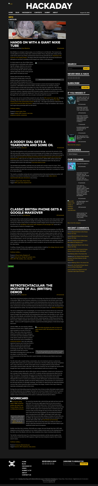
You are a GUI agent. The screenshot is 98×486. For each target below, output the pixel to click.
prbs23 (69, 269)
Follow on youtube (74, 78)
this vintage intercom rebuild (55, 247)
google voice (31, 257)
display (16, 113)
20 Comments (60, 215)
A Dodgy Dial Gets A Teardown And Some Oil (31, 143)
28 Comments (82, 207)
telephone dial (27, 182)
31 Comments (82, 133)
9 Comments (60, 48)
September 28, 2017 (15, 215)
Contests (38, 12)
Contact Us (26, 475)
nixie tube (29, 113)
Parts (24, 111)
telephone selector (15, 115)
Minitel (14, 421)
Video (24, 468)
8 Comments (60, 147)
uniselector (24, 115)
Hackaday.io (27, 12)
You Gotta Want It (82, 164)
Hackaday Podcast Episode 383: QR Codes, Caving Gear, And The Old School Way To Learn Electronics (83, 176)
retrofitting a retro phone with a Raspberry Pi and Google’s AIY (37, 224)
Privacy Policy (61, 479)
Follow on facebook (69, 78)
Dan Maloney (26, 215)
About (55, 12)
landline (21, 259)
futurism (17, 447)
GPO (20, 113)
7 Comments (81, 124)
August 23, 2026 (84, 12)
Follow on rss (76, 78)
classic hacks (19, 111)
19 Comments (82, 104)
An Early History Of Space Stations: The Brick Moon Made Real (83, 99)
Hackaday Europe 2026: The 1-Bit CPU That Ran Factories (83, 109)
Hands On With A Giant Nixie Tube (35, 44)
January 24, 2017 (14, 295)
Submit (47, 12)
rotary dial (29, 259)
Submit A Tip (26, 470)
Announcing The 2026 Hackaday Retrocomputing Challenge (82, 215)
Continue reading (15, 108)
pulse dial (20, 182)
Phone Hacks (26, 181)
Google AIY (25, 257)
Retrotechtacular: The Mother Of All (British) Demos (31, 289)
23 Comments (60, 295)
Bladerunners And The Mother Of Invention (83, 129)
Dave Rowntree (26, 48)
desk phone (18, 257)
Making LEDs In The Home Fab (78, 254)
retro (25, 259)
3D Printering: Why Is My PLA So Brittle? (82, 203)
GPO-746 (15, 259)
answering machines (15, 341)
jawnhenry (70, 249)
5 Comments (81, 183)
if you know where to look (38, 162)
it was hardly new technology (50, 420)
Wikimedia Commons (17, 422)
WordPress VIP (52, 482)
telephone (25, 447)
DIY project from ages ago (51, 98)
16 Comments (82, 166)
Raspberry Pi (26, 255)
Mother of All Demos (57, 307)
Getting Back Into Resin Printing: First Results (83, 137)
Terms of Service (68, 479)
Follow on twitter (71, 78)
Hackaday (49, 6)
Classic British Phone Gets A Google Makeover (36, 211)
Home (11, 12)
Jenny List (24, 147)
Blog (17, 12)
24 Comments (82, 113)
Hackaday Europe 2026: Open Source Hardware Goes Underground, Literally (82, 118)
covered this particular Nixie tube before (21, 103)
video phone (32, 447)
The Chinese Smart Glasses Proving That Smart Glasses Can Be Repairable (78, 258)
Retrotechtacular (25, 445)
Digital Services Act (77, 479)
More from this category (74, 145)
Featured (18, 445)
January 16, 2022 (14, 147)
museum (24, 113)
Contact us (79, 78)
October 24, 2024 (15, 48)
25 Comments (82, 141)
